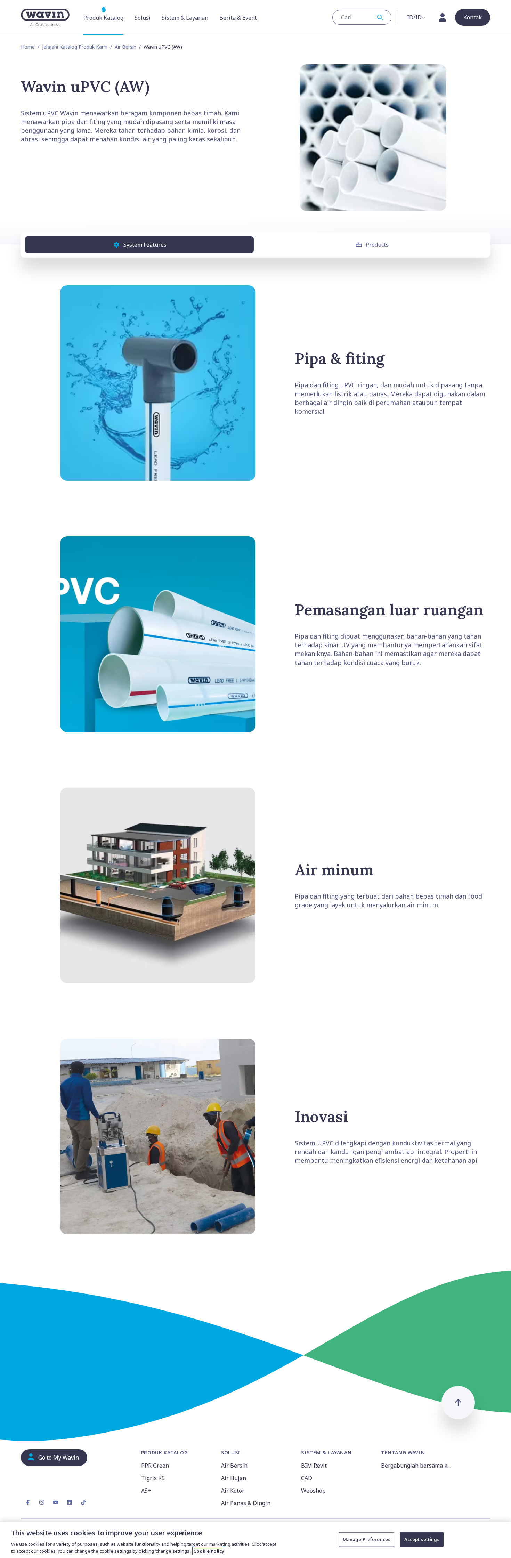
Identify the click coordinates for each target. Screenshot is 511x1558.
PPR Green (155, 1465)
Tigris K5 (153, 1478)
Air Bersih (125, 46)
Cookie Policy (208, 1551)
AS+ (146, 1490)
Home (28, 46)
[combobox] (361, 17)
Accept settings (422, 1539)
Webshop (313, 1490)
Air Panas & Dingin (245, 1503)
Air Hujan (233, 1478)
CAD (306, 1478)
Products (377, 245)
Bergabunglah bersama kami (417, 1465)
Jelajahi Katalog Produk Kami (74, 46)
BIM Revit (314, 1465)
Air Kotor (232, 1490)
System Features (145, 245)
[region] (255, 1540)
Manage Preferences (366, 1539)
